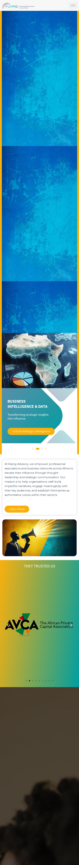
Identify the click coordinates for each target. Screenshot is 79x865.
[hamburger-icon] (73, 5)
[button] (33, 449)
